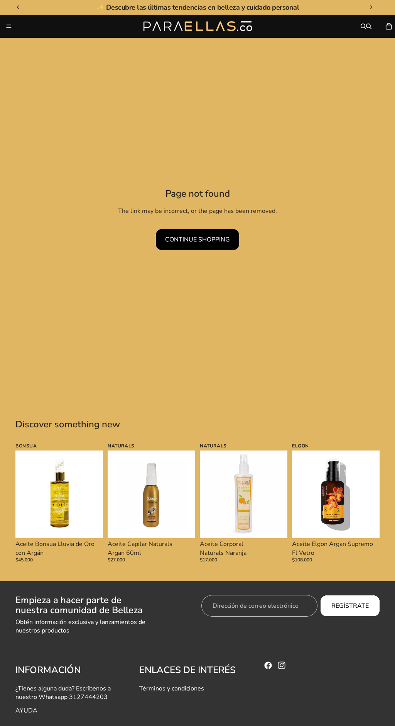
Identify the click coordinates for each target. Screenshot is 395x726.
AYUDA (26, 710)
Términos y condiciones (171, 688)
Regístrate (350, 606)
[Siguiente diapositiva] (94, 494)
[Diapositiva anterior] (23, 494)
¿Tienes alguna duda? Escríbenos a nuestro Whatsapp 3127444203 (63, 692)
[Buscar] (363, 26)
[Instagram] (281, 665)
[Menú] (9, 26)
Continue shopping (197, 239)
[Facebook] (268, 665)
